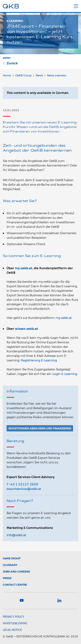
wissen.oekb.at (26, 329)
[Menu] (76, 5)
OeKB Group (23, 75)
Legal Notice (12, 630)
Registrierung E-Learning (39, 360)
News (39, 75)
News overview (56, 75)
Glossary (10, 565)
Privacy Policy (13, 616)
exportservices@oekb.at (24, 489)
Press (7, 578)
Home (7, 75)
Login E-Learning (65, 374)
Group (11, 558)
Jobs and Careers (16, 571)
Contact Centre (15, 584)
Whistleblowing (15, 623)
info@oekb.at (16, 535)
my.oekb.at (23, 268)
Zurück (12, 63)
